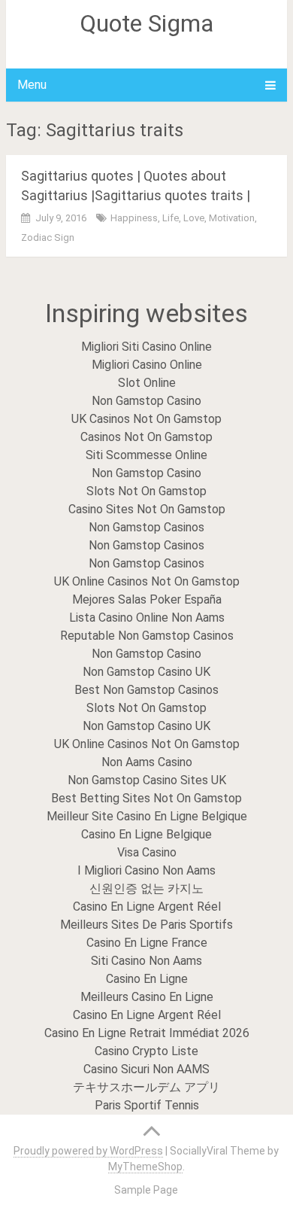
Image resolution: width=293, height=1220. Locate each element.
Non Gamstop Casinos (146, 527)
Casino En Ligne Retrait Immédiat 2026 (146, 1033)
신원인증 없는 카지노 (146, 888)
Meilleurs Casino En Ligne (146, 997)
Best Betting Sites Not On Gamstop (146, 798)
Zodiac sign (47, 237)
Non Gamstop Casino (146, 401)
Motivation (232, 218)
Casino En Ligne (147, 979)
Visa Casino (147, 852)
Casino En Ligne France (146, 943)
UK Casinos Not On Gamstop (146, 419)
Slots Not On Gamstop (146, 491)
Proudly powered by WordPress (88, 1151)
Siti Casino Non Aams (146, 961)
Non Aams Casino (146, 762)
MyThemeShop (145, 1167)
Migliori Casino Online (147, 364)
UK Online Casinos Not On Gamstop (147, 581)
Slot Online (147, 383)
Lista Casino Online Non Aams (147, 617)
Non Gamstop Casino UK (146, 672)
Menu (32, 85)
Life (170, 218)
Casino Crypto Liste (146, 1051)
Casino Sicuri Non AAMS (146, 1069)
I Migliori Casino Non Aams (146, 870)
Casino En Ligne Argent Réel (147, 906)
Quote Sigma (146, 23)
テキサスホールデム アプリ (146, 1087)
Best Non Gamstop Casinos (146, 690)
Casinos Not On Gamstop (146, 437)
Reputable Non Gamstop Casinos (147, 635)
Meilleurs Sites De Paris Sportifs (146, 924)
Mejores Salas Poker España (147, 599)
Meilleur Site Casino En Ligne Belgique (147, 816)
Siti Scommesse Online (146, 455)
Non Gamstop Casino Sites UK (147, 780)
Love (193, 218)
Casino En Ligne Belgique (146, 834)
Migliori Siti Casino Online (146, 346)
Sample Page (146, 1190)
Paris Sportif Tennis (147, 1105)
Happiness (134, 218)
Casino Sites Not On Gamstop (146, 509)
